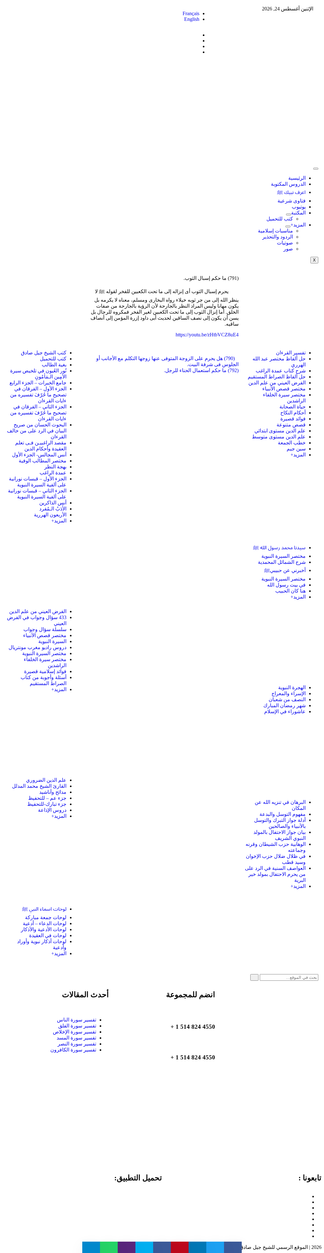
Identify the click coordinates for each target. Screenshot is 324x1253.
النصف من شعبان (287, 699)
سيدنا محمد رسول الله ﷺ (279, 547)
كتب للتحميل (279, 218)
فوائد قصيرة (293, 418)
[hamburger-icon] (315, 169)
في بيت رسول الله (286, 584)
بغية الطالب (54, 364)
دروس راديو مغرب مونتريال (37, 647)
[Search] (254, 977)
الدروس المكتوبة (288, 184)
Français (191, 13)
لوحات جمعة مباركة (45, 917)
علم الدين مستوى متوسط (279, 436)
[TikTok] (307, 1219)
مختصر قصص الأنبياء (284, 388)
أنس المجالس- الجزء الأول (39, 454)
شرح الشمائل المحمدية (282, 562)
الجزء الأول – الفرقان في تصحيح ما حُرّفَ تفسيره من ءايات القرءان (38, 394)
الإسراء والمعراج (288, 693)
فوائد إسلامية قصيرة (45, 671)
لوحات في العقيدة (47, 935)
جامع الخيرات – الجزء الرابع (37, 382)
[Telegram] (307, 1213)
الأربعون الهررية (50, 514)
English (191, 19)
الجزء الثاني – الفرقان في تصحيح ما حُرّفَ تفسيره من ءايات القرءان (38, 412)
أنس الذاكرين (52, 502)
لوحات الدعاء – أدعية (44, 923)
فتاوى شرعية (291, 200)
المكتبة (298, 212)
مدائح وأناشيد (52, 792)
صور (288, 248)
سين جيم (296, 448)
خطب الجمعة (292, 442)
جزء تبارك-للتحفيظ (46, 804)
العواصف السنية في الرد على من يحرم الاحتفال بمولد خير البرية (275, 874)
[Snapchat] (307, 1236)
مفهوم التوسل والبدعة (282, 814)
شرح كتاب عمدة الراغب (281, 370)
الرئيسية (297, 178)
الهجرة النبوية (292, 687)
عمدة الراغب (53, 472)
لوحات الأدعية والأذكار (43, 929)
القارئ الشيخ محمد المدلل (39, 786)
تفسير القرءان (291, 352)
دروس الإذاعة (52, 810)
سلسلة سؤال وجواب (44, 629)
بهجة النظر (55, 466)
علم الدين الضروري (46, 780)
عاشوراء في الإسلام (285, 711)
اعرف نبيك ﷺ (291, 192)
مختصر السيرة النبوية (283, 556)
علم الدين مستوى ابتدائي (280, 430)
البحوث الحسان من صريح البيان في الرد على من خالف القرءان (36, 430)
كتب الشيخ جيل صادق (43, 352)
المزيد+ (298, 224)
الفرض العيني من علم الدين (277, 382)
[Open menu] (288, 214)
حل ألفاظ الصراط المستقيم (277, 376)
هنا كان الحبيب (290, 590)
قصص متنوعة (291, 424)
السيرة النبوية (52, 641)
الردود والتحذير (277, 236)
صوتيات (285, 242)
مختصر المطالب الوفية (42, 460)
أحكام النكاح (293, 412)
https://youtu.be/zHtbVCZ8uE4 (207, 334)
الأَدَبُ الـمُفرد (52, 508)
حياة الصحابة (292, 406)
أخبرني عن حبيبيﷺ (285, 570)
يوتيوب (299, 206)
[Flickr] (307, 1230)
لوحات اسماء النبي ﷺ (44, 909)
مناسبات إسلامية (275, 230)
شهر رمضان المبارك (284, 705)
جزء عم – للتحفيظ (47, 798)
